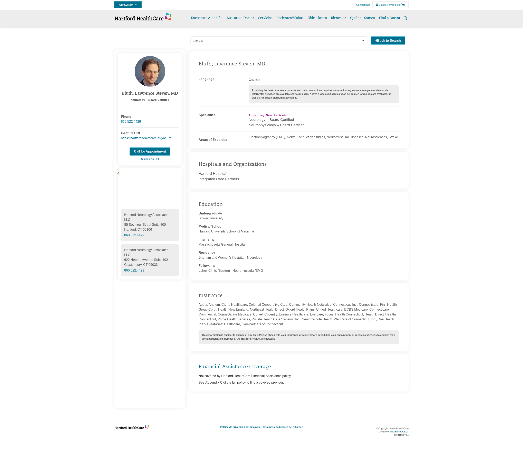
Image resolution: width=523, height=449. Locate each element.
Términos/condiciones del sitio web (283, 427)
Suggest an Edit (150, 159)
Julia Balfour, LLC (399, 431)
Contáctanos (363, 4)
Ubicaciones (317, 18)
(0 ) (401, 4)
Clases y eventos (388, 4)
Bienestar (338, 18)
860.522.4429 (131, 121)
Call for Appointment (150, 151)
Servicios (265, 18)
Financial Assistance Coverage (235, 367)
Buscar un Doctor (240, 18)
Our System (127, 4)
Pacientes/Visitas (290, 18)
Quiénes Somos (362, 18)
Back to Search (389, 40)
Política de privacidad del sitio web (240, 427)
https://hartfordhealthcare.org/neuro (146, 138)
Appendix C (213, 382)
